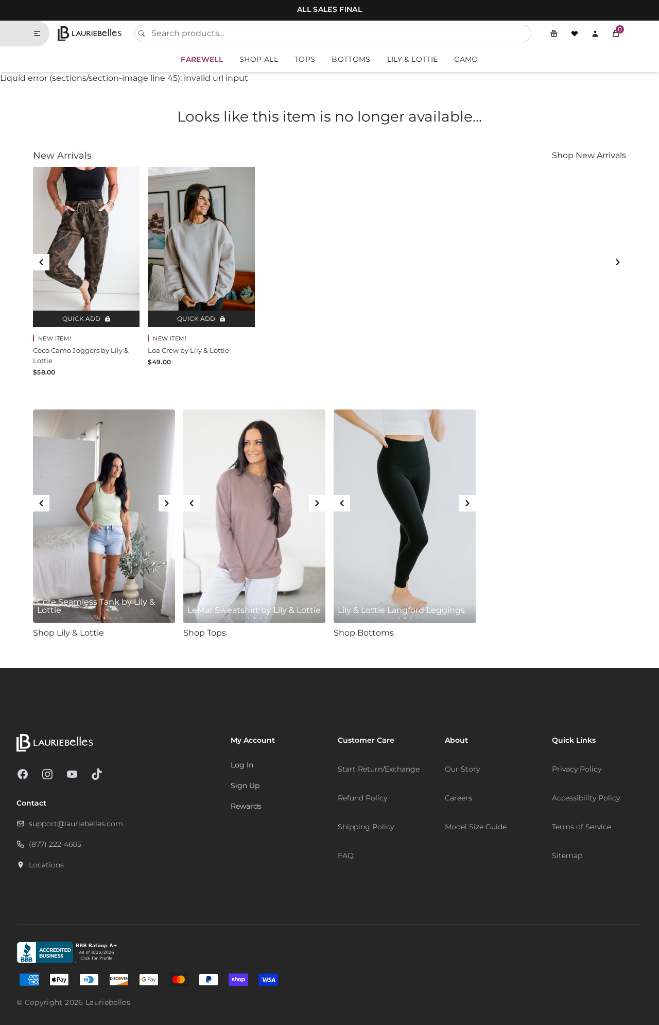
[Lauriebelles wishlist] (574, 33)
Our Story (462, 769)
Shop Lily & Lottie (68, 633)
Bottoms (351, 59)
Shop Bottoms (364, 633)
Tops (304, 59)
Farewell (202, 59)
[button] (615, 33)
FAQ (346, 855)
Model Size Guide (476, 826)
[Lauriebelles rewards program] (554, 33)
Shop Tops (204, 633)
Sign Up (245, 785)
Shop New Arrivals (589, 155)
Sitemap (567, 855)
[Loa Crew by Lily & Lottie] (201, 247)
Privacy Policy (576, 769)
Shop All (258, 59)
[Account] (595, 33)
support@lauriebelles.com (76, 823)
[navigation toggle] (41, 33)
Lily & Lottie (412, 59)
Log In (242, 765)
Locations (46, 864)
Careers (458, 797)
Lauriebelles (107, 1002)
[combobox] (332, 33)
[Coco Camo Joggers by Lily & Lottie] (86, 247)
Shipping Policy (366, 826)
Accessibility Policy (586, 797)
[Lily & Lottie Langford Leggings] (405, 516)
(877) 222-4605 (55, 844)
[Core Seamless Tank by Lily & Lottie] (104, 516)
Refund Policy (362, 797)
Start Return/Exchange (379, 769)
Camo (466, 59)
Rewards (246, 806)
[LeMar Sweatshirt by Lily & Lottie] (254, 516)
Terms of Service (581, 826)
